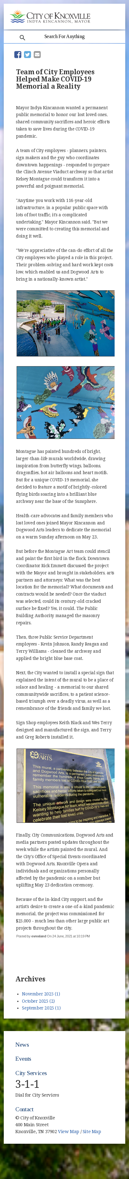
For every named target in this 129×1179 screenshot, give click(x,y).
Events (23, 1058)
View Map (68, 1131)
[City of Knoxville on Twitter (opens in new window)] (110, 1129)
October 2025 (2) (38, 1001)
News (22, 1044)
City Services (31, 1073)
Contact (24, 1109)
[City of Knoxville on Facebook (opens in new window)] (110, 1121)
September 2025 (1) (41, 1007)
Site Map (92, 1131)
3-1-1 (27, 1084)
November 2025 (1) (41, 993)
